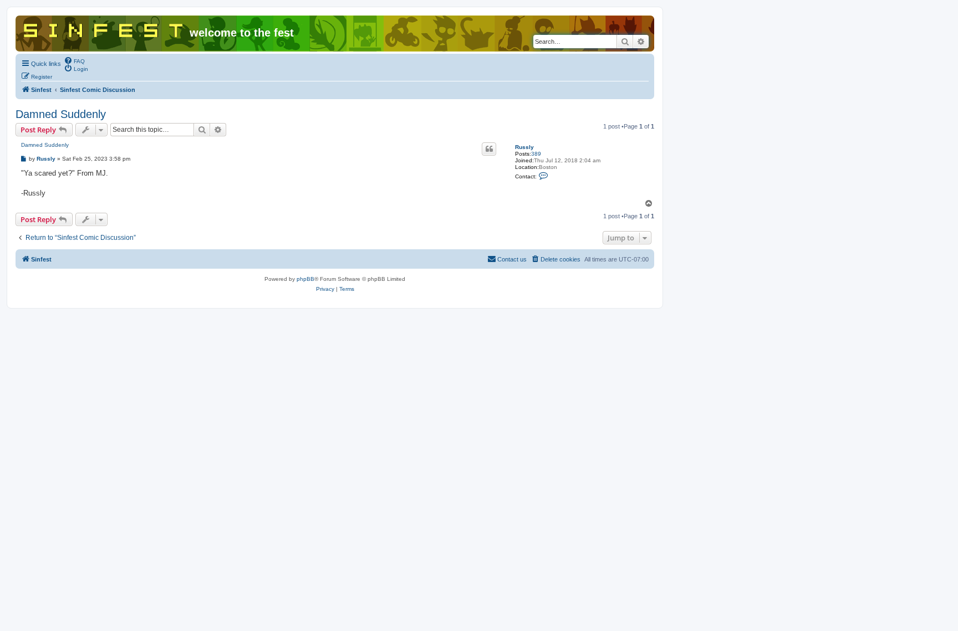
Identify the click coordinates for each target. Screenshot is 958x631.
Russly (524, 147)
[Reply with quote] (489, 149)
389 (536, 154)
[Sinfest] (104, 28)
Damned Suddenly (61, 114)
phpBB (305, 279)
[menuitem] (74, 60)
